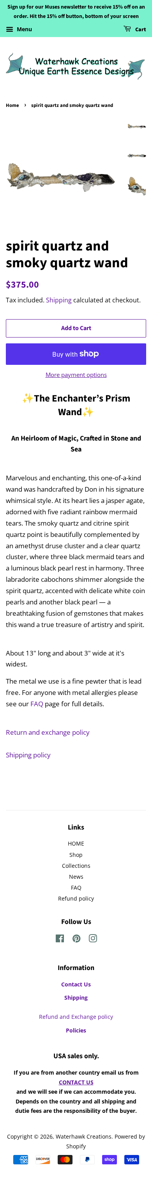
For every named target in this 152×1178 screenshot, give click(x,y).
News (76, 876)
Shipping (59, 300)
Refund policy (76, 898)
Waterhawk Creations (83, 1136)
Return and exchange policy (48, 732)
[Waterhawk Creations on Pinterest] (76, 939)
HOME (76, 843)
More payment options (76, 374)
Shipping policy (28, 754)
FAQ (36, 703)
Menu (23, 29)
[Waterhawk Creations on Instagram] (92, 939)
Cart (140, 30)
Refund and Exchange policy (76, 1016)
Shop (76, 854)
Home (12, 105)
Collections (76, 865)
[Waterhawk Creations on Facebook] (59, 939)
